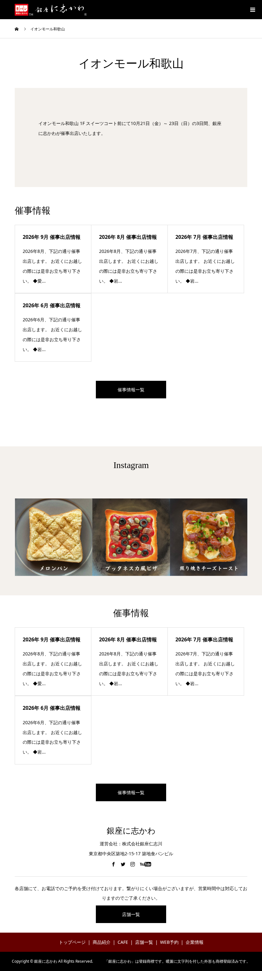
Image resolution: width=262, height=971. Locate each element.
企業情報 (195, 942)
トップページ (72, 942)
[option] (54, 537)
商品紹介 (102, 942)
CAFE (123, 942)
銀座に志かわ (131, 830)
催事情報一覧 (131, 390)
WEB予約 (169, 942)
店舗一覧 (131, 914)
